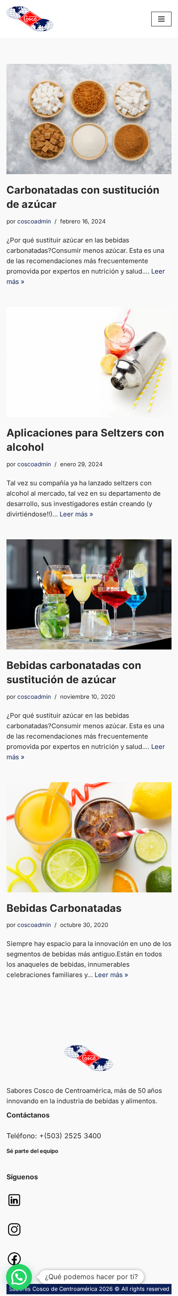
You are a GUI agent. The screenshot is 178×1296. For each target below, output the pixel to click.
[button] (19, 1277)
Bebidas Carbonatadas (63, 908)
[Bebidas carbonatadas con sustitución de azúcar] (89, 594)
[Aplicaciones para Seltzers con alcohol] (89, 362)
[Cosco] (30, 19)
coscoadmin (34, 221)
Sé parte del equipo (32, 1151)
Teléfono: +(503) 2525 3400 (53, 1135)
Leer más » (76, 514)
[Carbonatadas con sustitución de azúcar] (89, 119)
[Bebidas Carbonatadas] (89, 837)
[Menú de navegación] (161, 19)
